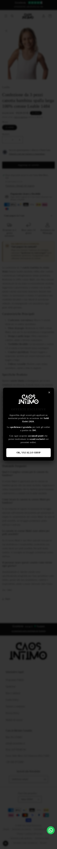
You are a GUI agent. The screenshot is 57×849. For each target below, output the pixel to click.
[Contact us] (51, 830)
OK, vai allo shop (29, 452)
